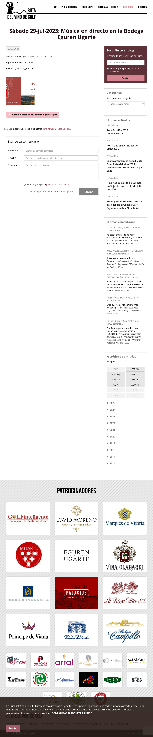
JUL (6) (116, 384)
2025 (112, 403)
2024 (112, 409)
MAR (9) (116, 374)
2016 (112, 463)
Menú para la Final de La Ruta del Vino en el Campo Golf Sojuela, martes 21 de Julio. (124, 205)
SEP (116, 390)
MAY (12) (116, 379)
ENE (116, 369)
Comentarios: (14, 165)
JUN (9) (135, 379)
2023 (112, 416)
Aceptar (13, 728)
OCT (135, 390)
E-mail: (12, 157)
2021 (112, 430)
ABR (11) (135, 374)
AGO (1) (135, 384)
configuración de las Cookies (56, 128)
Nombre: (13, 150)
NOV (116, 395)
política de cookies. (52, 709)
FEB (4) (135, 369)
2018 (112, 450)
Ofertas (142, 7)
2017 (112, 456)
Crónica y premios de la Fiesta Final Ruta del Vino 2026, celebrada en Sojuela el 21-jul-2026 (125, 165)
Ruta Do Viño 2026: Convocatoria (117, 132)
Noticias (128, 7)
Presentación (69, 7)
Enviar (89, 192)
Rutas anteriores (108, 7)
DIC (135, 395)
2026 (112, 362)
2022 (112, 423)
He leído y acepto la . (48, 184)
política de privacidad (56, 184)
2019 (112, 443)
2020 (112, 436)
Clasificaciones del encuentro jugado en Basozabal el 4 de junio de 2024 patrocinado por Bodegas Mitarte (125, 264)
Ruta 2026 (87, 7)
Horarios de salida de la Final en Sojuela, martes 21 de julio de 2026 (124, 186)
